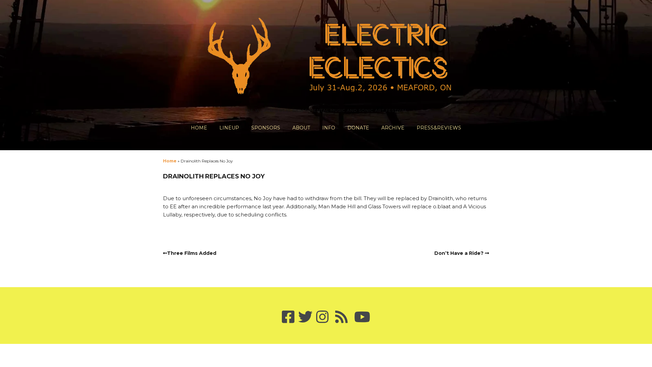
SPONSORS (265, 128)
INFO (328, 128)
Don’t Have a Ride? (459, 253)
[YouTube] (362, 317)
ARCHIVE (392, 128)
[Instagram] (322, 317)
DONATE (358, 128)
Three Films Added (191, 253)
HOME (199, 128)
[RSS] (341, 317)
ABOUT (301, 128)
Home (170, 160)
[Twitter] (305, 317)
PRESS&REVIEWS (439, 128)
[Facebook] (288, 317)
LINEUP (229, 128)
